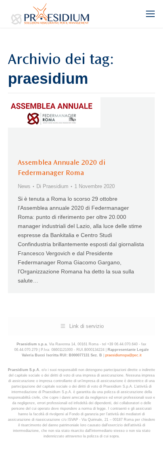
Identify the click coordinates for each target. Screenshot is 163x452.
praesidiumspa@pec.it (123, 355)
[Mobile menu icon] (150, 14)
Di (52, 186)
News (24, 186)
